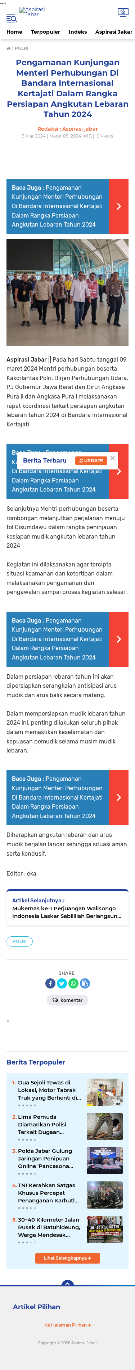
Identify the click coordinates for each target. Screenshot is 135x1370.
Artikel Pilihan (36, 1307)
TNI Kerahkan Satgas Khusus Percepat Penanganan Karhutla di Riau (48, 1193)
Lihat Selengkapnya (66, 1258)
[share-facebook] (50, 983)
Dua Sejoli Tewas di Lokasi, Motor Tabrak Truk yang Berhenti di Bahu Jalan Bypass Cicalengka (47, 1090)
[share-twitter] (62, 983)
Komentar (70, 1000)
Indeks (78, 32)
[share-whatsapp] (73, 983)
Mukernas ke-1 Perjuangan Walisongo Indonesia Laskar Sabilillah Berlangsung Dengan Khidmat (66, 912)
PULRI (20, 941)
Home (14, 32)
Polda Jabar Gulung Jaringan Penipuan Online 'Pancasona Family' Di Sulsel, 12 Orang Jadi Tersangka (48, 1158)
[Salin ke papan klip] (85, 983)
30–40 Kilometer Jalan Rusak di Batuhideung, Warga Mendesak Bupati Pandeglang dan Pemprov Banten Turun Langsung (49, 1227)
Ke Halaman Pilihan (66, 1325)
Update (93, 460)
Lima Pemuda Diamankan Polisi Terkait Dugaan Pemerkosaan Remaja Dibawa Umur (48, 1124)
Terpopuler (45, 32)
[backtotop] (67, 1286)
